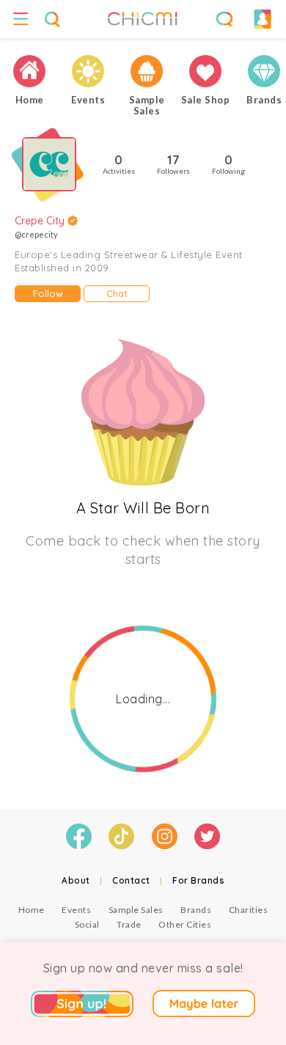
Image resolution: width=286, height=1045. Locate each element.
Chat (117, 293)
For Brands (198, 880)
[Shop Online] (205, 71)
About (76, 880)
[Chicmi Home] (29, 71)
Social (87, 924)
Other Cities (184, 924)
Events (76, 909)
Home (31, 909)
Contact (131, 880)
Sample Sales (136, 909)
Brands (195, 909)
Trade (129, 924)
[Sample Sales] (146, 71)
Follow (48, 293)
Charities (248, 909)
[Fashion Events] (88, 71)
